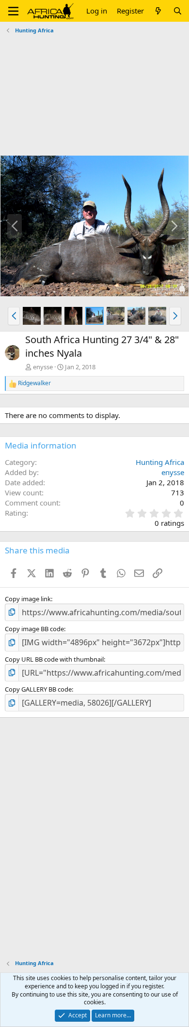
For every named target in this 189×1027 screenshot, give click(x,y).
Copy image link (28, 598)
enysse (43, 366)
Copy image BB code (34, 628)
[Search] (177, 11)
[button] (13, 11)
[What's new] (158, 11)
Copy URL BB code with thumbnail (54, 659)
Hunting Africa (160, 462)
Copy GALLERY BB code (38, 689)
